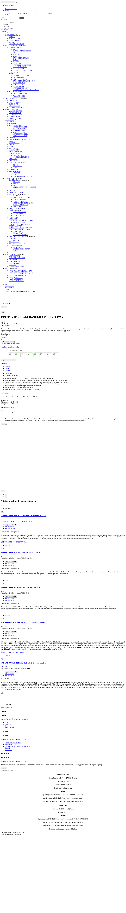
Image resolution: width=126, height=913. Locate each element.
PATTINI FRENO (18, 213)
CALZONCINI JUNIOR (21, 93)
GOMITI (15, 167)
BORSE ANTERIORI (20, 127)
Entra (6, 726)
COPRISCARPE (14, 143)
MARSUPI (16, 173)
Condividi (8, 366)
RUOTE (11, 245)
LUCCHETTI (13, 148)
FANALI (11, 146)
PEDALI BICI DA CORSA (21, 229)
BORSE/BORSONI (19, 130)
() (4, 30)
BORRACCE (13, 123)
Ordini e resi (8, 750)
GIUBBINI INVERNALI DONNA (24, 81)
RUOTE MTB (17, 247)
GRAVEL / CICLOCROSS (21, 198)
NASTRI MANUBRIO (16, 226)
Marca (3, 400)
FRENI (11, 210)
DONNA (11, 74)
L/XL (5, 626)
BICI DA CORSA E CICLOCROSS (24, 187)
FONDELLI (16, 53)
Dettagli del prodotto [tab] (11, 375)
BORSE (11, 125)
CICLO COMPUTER (16, 141)
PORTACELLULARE (20, 136)
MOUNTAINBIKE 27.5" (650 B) (23, 203)
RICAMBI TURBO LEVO (17, 243)
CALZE (15, 49)
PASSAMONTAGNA (20, 67)
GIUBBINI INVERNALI (21, 58)
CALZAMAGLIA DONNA (22, 76)
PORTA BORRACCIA (16, 160)
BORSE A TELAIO (19, 132)
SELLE (11, 252)
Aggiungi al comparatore (8, 360)
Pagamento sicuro (10, 744)
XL (6, 666)
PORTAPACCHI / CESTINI (18, 236)
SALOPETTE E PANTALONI (22, 70)
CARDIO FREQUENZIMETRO (19, 139)
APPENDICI (13, 121)
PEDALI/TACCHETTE (16, 228)
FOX (6, 400)
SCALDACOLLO (19, 68)
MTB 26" (16, 183)
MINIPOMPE (17, 153)
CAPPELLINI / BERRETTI (22, 51)
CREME (11, 144)
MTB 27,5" (16, 182)
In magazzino (5, 404)
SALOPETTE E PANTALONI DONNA (26, 90)
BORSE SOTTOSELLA (20, 134)
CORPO (15, 164)
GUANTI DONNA (19, 83)
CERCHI (16, 251)
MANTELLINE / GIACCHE (22, 65)
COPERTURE (13, 194)
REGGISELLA (14, 242)
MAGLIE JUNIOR (19, 97)
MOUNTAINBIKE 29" (20, 205)
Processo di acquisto (11, 9)
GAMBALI (16, 56)
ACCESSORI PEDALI (20, 235)
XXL (2, 591)
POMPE (11, 152)
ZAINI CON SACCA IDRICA (22, 176)
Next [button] (3, 312)
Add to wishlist (9, 526)
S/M (2, 626)
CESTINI (16, 240)
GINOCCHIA (17, 166)
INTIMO (15, 60)
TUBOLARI (17, 206)
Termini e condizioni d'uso (13, 743)
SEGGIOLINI (13, 169)
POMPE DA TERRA (19, 155)
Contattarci (8, 724)
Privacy (7, 722)
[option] (65, 294)
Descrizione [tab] (8, 373)
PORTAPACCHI (18, 238)
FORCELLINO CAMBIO (17, 208)
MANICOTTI (17, 63)
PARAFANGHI (14, 150)
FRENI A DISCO (18, 215)
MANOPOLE (13, 217)
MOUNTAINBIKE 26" (20, 201)
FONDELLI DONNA (20, 79)
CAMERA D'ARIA (15, 180)
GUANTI (16, 54)
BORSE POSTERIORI (20, 129)
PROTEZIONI (13, 162)
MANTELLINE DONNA (21, 88)
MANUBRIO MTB (19, 222)
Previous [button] (4, 306)
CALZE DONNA (18, 77)
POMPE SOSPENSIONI (21, 157)
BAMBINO (16, 196)
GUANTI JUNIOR (19, 95)
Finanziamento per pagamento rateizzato (17, 746)
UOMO (11, 47)
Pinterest (7, 370)
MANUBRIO (13, 219)
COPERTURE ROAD (20, 199)
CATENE (12, 190)
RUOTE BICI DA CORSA (21, 249)
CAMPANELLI (14, 137)
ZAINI (11, 171)
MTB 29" (16, 185)
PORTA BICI (13, 159)
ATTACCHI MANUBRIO (21, 224)
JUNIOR (11, 91)
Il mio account (9, 5)
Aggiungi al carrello (8, 342)
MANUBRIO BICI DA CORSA (23, 220)
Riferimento (5, 402)
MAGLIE (16, 61)
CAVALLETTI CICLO (16, 192)
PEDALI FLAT (18, 233)
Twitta (7, 368)
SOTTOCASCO (18, 72)
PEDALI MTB (17, 231)
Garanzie (7, 748)
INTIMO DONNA (19, 84)
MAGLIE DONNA (19, 86)
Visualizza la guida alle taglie (10, 347)
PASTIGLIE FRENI (19, 212)
